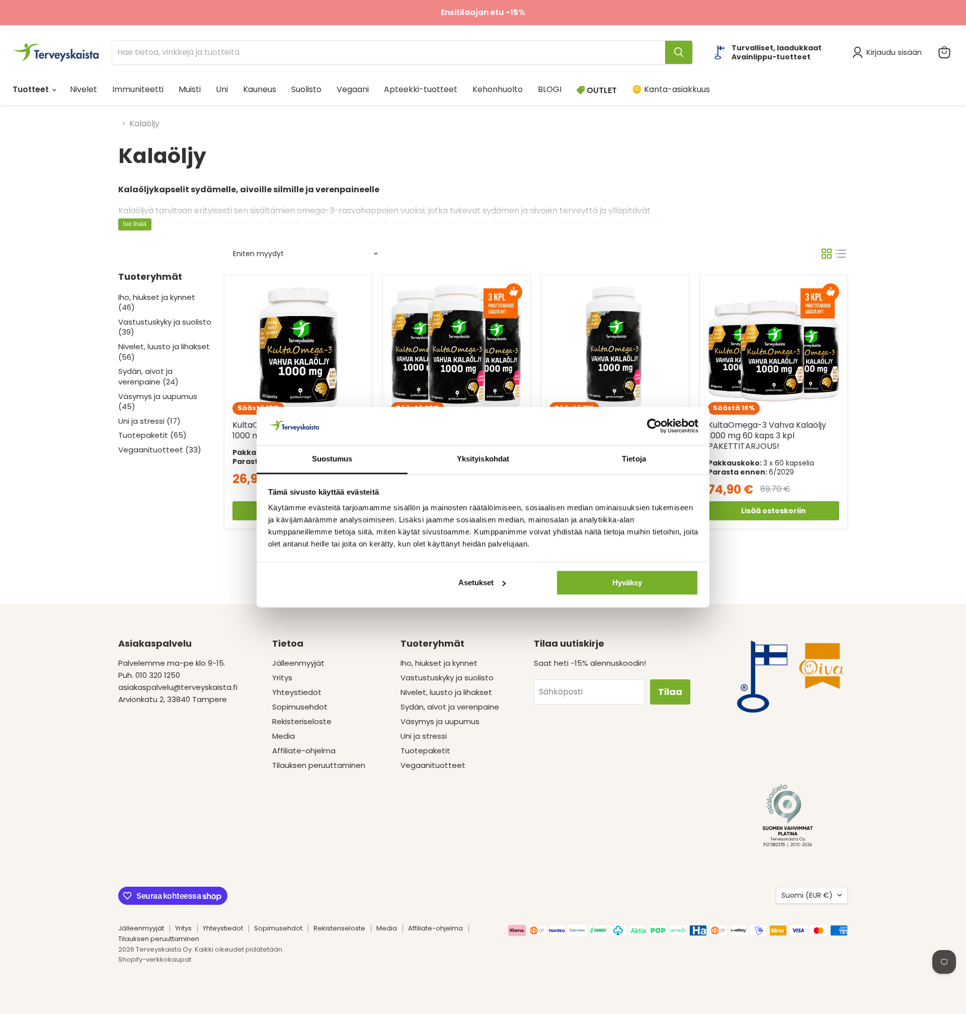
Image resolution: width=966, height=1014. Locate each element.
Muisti (190, 89)
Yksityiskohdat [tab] (483, 459)
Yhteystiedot (296, 692)
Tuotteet (32, 89)
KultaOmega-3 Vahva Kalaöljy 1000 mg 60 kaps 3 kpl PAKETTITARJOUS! (767, 435)
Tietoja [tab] (634, 459)
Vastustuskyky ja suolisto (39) (164, 327)
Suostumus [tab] (332, 459)
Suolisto (306, 89)
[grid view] (827, 254)
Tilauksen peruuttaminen (318, 765)
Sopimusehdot (300, 706)
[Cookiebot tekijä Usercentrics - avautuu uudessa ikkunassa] (654, 425)
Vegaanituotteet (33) (159, 449)
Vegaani (353, 89)
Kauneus (259, 89)
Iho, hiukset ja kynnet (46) (156, 302)
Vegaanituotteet (432, 765)
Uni (222, 89)
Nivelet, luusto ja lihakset (446, 692)
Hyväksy (627, 582)
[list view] (841, 254)
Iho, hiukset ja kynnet (438, 663)
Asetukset (476, 582)
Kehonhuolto (497, 89)
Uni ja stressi (423, 736)
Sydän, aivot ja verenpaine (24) (148, 376)
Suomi (807, 895)
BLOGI (549, 89)
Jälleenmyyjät (298, 663)
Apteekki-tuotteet (420, 89)
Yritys (282, 677)
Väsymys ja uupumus (439, 721)
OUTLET (601, 90)
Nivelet (83, 89)
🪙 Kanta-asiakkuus (671, 89)
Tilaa (670, 691)
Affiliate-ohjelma (304, 750)
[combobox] (388, 52)
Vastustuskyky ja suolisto (447, 677)
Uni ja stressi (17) (149, 421)
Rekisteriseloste (302, 721)
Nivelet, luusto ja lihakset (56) (164, 351)
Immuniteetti (138, 89)
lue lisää (134, 223)
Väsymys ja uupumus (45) (157, 401)
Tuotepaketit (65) (152, 435)
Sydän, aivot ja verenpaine (449, 706)
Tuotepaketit (425, 750)
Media (283, 736)
